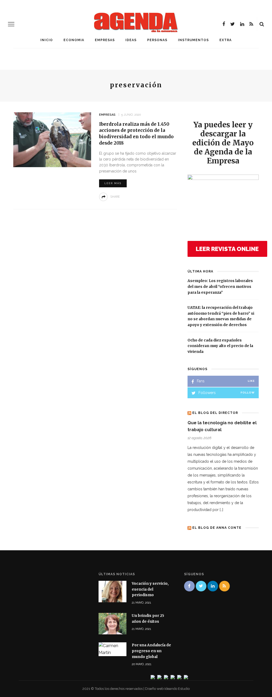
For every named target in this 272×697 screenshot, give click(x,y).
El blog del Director (215, 413)
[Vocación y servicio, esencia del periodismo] (112, 591)
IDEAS (131, 40)
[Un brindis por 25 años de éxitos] (112, 623)
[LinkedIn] (242, 24)
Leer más (112, 183)
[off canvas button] (11, 24)
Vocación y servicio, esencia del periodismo (150, 589)
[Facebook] (224, 24)
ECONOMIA (73, 40)
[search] (262, 24)
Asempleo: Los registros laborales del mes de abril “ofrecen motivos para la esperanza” (220, 287)
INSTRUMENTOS (193, 40)
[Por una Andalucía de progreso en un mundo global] (112, 649)
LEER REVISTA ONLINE (227, 248)
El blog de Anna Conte (216, 528)
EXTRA (225, 40)
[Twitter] (232, 24)
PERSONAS (157, 40)
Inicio (46, 40)
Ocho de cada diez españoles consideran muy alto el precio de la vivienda (220, 346)
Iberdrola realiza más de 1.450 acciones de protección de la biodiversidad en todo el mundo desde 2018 (136, 133)
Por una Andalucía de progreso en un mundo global (151, 651)
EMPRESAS (105, 40)
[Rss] (251, 24)
